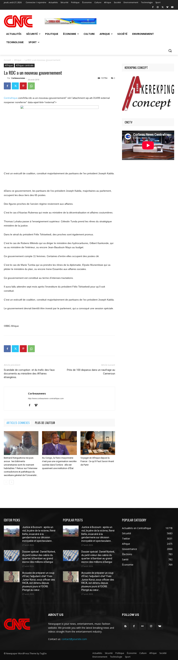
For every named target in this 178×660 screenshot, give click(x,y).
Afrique (17, 60)
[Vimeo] (167, 7)
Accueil (7, 60)
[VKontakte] (159, 626)
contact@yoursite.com (74, 639)
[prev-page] (6, 482)
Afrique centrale (25, 65)
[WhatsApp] (31, 85)
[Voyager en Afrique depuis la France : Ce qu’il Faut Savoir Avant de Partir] (97, 443)
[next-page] (11, 482)
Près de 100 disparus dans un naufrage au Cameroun (91, 371)
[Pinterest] (23, 85)
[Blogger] (125, 626)
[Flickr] (142, 626)
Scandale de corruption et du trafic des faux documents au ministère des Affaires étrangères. (29, 373)
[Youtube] (172, 7)
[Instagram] (158, 7)
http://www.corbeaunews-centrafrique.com (46, 398)
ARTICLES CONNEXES (18, 423)
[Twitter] (163, 7)
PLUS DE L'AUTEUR (45, 423)
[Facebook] (153, 7)
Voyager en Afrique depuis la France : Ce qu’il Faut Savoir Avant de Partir (97, 461)
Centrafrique (11, 98)
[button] (170, 50)
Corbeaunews (18, 78)
